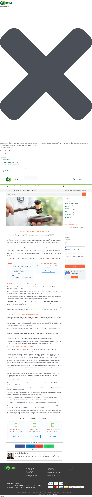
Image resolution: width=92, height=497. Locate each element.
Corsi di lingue (29, 472)
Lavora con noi (51, 475)
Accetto (5, 168)
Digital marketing (69, 205)
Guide (66, 206)
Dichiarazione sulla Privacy (9, 171)
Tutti (66, 216)
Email (66, 242)
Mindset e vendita (69, 209)
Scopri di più (48, 271)
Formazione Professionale (31, 475)
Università (67, 217)
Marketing (66, 251)
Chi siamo (50, 473)
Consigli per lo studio (70, 203)
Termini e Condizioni (30, 476)
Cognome (67, 237)
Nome (66, 232)
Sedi (55, 473)
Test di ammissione (30, 468)
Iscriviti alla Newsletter (73, 469)
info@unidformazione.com (54, 472)
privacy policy (78, 249)
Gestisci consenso (3, 496)
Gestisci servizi (6, 161)
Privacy (55, 494)
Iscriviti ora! (16, 436)
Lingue (66, 208)
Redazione (58, 475)
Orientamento (68, 212)
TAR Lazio (51, 234)
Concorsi (67, 202)
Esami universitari (29, 471)
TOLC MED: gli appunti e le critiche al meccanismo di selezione (21, 270)
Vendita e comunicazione (71, 219)
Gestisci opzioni (7, 159)
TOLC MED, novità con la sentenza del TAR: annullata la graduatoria (21, 267)
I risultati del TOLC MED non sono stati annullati (21, 278)
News (28, 228)
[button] (46, 74)
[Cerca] (84, 194)
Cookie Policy (6, 170)
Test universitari (68, 214)
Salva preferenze (38, 168)
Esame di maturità (29, 469)
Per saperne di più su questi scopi (11, 164)
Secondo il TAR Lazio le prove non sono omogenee (22, 274)
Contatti (59, 473)
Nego (13, 168)
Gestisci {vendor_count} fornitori (10, 162)
